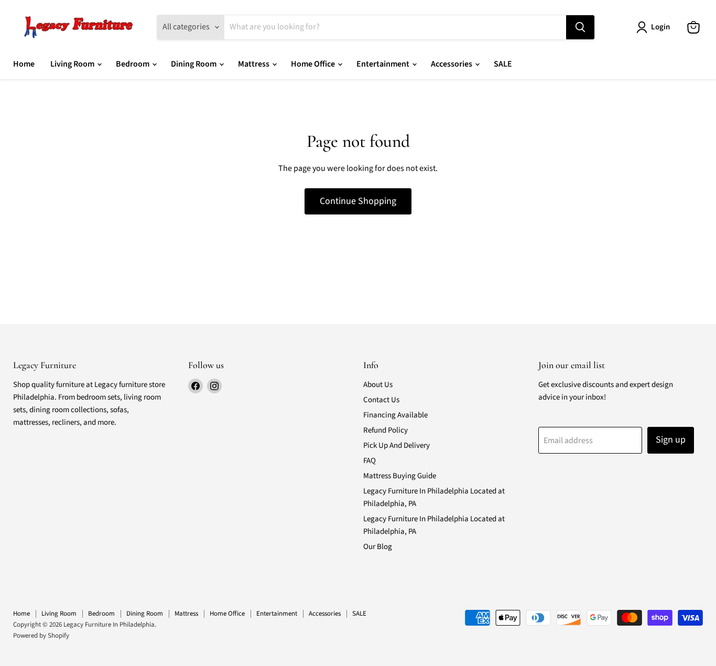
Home (24, 64)
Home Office (314, 64)
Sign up (671, 439)
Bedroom (133, 64)
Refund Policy (385, 430)
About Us (378, 384)
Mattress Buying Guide (399, 475)
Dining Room (194, 64)
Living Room (73, 64)
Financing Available (395, 415)
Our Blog (377, 546)
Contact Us (381, 399)
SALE (503, 64)
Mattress (254, 64)
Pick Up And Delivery (396, 445)
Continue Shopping (358, 201)
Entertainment (383, 64)
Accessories (452, 64)
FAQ (369, 460)
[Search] (580, 27)
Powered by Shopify (41, 635)
